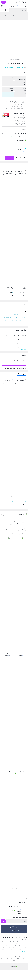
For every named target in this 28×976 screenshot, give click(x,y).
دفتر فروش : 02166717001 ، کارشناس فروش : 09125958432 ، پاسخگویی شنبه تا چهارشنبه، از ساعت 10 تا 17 (14, 523)
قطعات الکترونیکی (20, 15)
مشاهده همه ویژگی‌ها (8, 94)
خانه (25, 15)
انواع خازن (13, 15)
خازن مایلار (7, 15)
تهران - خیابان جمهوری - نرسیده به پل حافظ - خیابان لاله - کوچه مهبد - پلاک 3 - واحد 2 (15, 530)
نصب (4, 2)
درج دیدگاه (14, 364)
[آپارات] (12, 912)
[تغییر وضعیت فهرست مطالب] (25, 311)
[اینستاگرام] (24, 912)
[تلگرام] (18, 911)
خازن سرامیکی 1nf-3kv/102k (18, 314)
